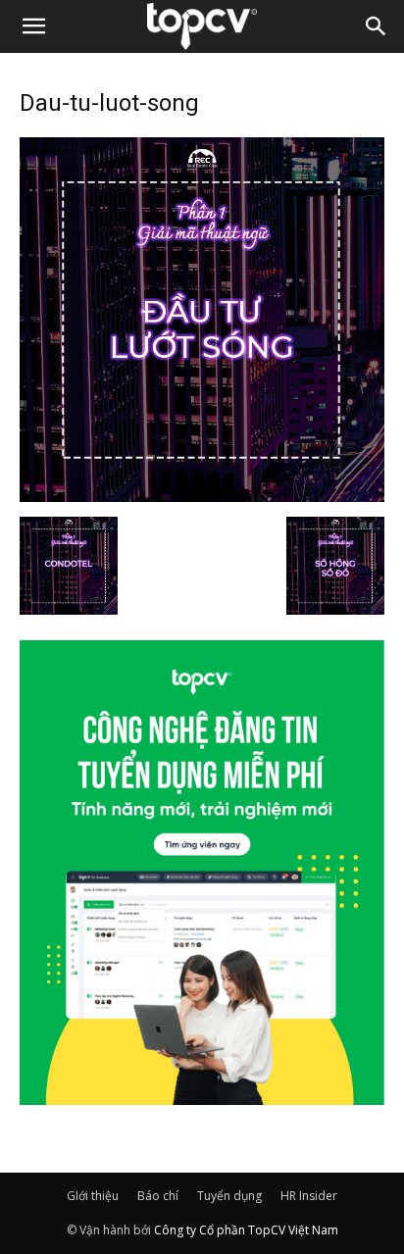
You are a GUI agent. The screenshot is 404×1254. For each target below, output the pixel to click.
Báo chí (157, 1195)
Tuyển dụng (229, 1195)
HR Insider (308, 1195)
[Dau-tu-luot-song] (202, 496)
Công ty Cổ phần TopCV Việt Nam (246, 1230)
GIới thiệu (93, 1195)
